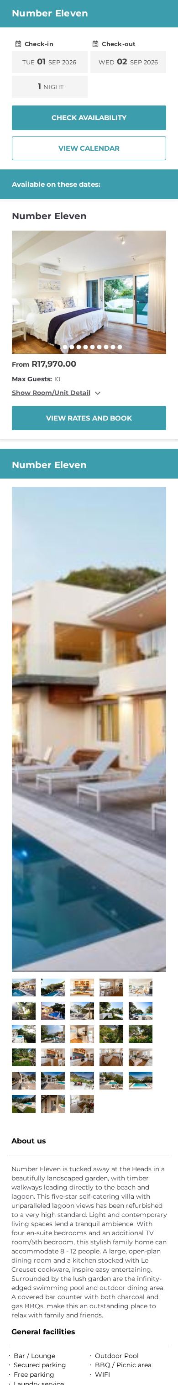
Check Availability (89, 117)
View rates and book (89, 418)
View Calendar (89, 148)
